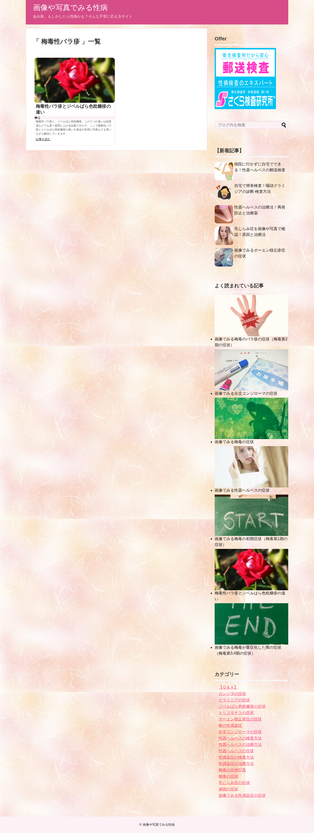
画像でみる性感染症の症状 (242, 795)
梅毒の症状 (228, 776)
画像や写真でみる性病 (70, 7)
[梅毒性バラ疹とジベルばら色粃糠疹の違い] (75, 80)
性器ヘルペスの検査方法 (240, 738)
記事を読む (43, 139)
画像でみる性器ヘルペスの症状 (242, 490)
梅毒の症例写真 (232, 770)
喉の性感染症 (230, 725)
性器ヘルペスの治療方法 (240, 744)
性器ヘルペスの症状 (236, 751)
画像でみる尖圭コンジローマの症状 (246, 393)
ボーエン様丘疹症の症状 (240, 719)
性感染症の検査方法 (236, 757)
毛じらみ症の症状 (234, 783)
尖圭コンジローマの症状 (240, 732)
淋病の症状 (228, 789)
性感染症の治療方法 (236, 764)
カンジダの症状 (232, 694)
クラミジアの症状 (234, 700)
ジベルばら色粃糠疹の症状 (242, 706)
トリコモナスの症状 (236, 713)
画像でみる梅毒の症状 (234, 442)
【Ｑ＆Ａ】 (228, 687)
